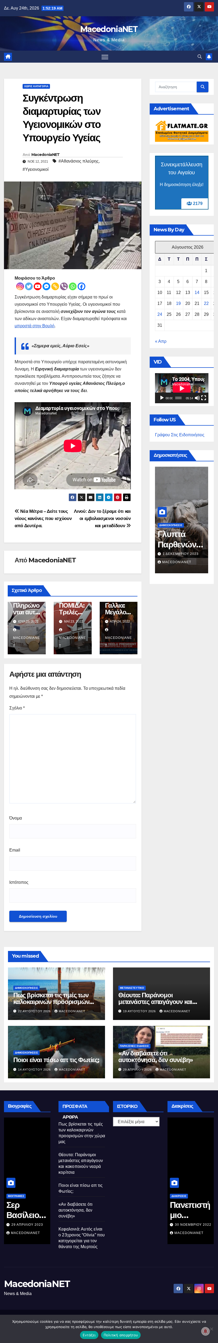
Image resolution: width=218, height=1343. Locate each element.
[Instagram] (20, 286)
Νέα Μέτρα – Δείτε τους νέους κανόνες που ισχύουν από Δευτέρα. (43, 518)
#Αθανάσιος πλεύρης (78, 161)
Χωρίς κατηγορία (36, 86)
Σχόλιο (17, 708)
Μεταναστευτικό (132, 987)
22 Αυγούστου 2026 (35, 1011)
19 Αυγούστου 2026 (140, 1011)
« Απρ (160, 341)
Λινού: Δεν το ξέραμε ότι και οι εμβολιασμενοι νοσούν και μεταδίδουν (102, 518)
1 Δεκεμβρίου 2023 (181, 554)
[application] (181, 388)
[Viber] (64, 286)
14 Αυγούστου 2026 (35, 1069)
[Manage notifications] (205, 1331)
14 (197, 292)
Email (14, 850)
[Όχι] (211, 1329)
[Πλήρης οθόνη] (203, 398)
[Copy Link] (55, 286)
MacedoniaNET (109, 29)
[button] (200, 56)
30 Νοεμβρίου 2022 (193, 1225)
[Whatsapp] (73, 286)
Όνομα (15, 818)
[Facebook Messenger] (46, 286)
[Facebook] (81, 286)
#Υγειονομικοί (36, 169)
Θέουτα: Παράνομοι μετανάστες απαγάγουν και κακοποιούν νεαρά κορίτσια (156, 1001)
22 (206, 303)
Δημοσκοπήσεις (170, 525)
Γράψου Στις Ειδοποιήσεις (179, 435)
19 (178, 303)
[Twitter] (29, 286)
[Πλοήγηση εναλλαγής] (104, 57)
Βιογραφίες (16, 1196)
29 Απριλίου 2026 (138, 1069)
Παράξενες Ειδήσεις (134, 1045)
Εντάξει (89, 1335)
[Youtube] (37, 286)
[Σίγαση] (197, 398)
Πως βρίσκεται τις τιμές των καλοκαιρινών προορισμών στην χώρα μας (51, 1001)
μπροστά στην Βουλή (34, 326)
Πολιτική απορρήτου (121, 1335)
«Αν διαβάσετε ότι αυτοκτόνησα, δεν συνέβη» (155, 1056)
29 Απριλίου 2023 (27, 1225)
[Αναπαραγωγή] (162, 398)
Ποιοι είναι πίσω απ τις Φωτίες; (56, 1060)
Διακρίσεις (178, 1196)
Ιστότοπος (18, 882)
